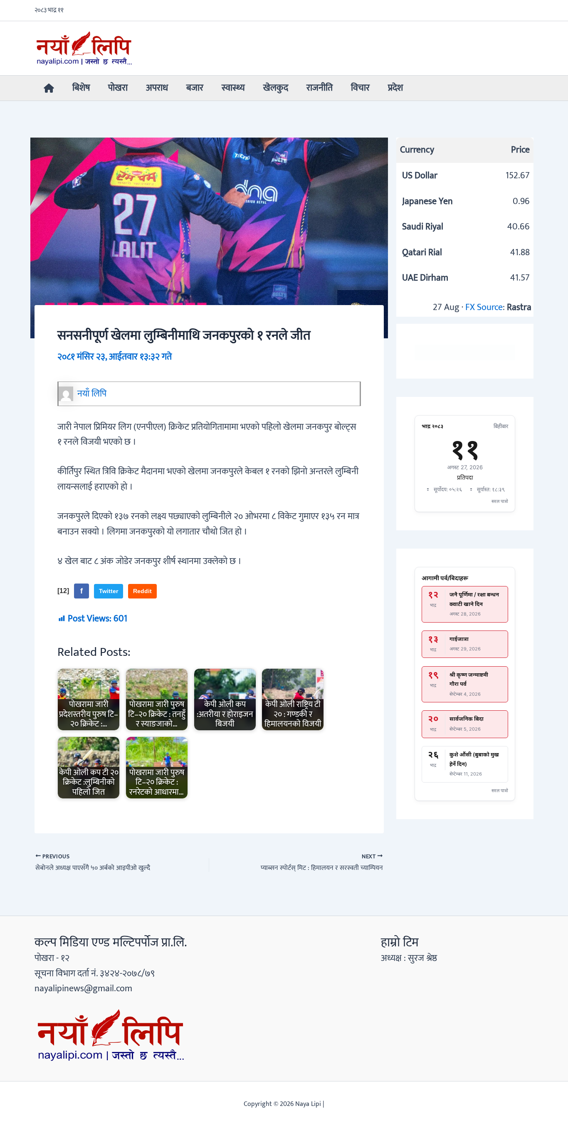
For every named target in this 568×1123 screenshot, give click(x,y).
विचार (360, 88)
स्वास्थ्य (233, 88)
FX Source (484, 307)
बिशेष (81, 88)
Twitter (108, 591)
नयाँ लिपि (91, 393)
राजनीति (319, 88)
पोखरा (118, 88)
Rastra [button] (519, 307)
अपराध (157, 88)
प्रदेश (395, 88)
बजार (194, 88)
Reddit (142, 591)
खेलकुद (275, 88)
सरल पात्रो (499, 501)
